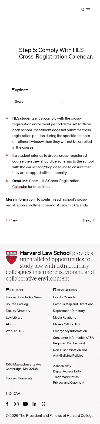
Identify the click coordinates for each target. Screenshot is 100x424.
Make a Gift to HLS (66, 324)
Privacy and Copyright (68, 382)
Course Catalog (17, 304)
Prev (13, 220)
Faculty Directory (18, 311)
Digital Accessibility (67, 371)
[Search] (61, 101)
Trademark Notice (66, 377)
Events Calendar (65, 297)
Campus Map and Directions (73, 304)
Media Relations (64, 317)
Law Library (14, 317)
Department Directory (69, 311)
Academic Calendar (73, 205)
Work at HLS (14, 331)
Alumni (11, 324)
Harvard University (19, 378)
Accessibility (62, 366)
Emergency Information (70, 331)
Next (87, 220)
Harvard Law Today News (24, 297)
